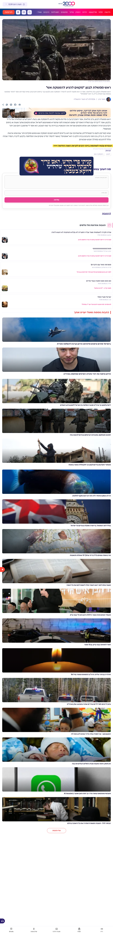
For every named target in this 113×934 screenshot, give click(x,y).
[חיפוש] (29, 12)
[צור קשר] (24, 12)
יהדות (84, 12)
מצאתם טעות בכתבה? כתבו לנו (102, 149)
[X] (11, 105)
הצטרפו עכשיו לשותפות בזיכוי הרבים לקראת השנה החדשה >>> (83, 146)
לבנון (108, 154)
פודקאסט (93, 12)
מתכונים (64, 12)
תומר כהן (101, 99)
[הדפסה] (19, 104)
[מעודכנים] (2, 742)
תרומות (8, 12)
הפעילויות (55, 12)
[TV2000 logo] (69, 4)
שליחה (56, 200)
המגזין (78, 12)
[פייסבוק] (15, 104)
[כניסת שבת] (18, 12)
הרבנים (46, 12)
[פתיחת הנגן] (2, 921)
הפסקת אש (98, 154)
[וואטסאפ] (7, 104)
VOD (101, 12)
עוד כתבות (56, 830)
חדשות (107, 12)
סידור (71, 12)
